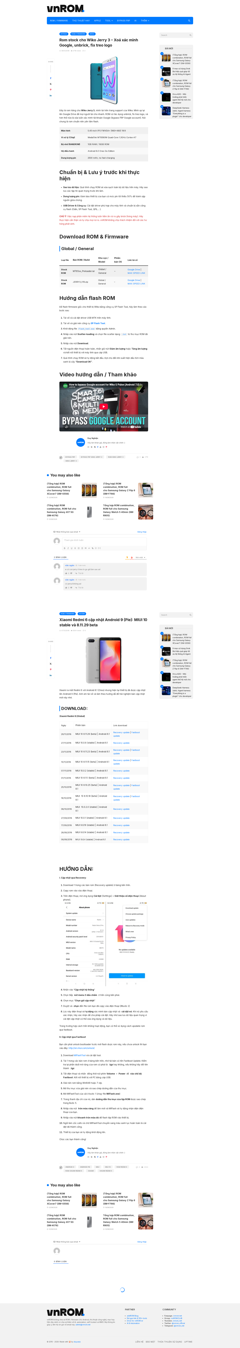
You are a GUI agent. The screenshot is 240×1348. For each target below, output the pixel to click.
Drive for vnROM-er (135, 1321)
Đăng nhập (141, 532)
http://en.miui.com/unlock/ (82, 1048)
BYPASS (64, 34)
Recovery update (121, 732)
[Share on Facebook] (50, 78)
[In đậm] (64, 548)
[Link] (92, 548)
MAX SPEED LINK (136, 273)
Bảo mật (150, 1342)
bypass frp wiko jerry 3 (91, 457)
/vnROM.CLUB (176, 1318)
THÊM (144, 20)
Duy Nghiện (93, 438)
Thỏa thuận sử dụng (170, 1342)
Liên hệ (139, 1342)
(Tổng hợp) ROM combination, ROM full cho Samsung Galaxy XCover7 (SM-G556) (59, 488)
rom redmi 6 (122, 1167)
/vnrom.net (177, 1316)
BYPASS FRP (123, 20)
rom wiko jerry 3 (115, 457)
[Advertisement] (147, 8)
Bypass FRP (70, 457)
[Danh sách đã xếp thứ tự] (78, 548)
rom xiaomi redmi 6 (74, 1171)
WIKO (92, 34)
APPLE (97, 20)
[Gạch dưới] (71, 548)
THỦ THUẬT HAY (81, 20)
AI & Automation (133, 1323)
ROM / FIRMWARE (59, 20)
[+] (99, 548)
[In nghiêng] (68, 548)
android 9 (70, 1167)
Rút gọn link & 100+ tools (137, 1318)
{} (96, 548)
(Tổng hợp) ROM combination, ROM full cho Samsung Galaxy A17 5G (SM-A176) (61, 510)
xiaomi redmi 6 (106, 1171)
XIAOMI (82, 614)
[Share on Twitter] (50, 84)
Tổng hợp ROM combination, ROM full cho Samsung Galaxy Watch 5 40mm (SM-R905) (118, 510)
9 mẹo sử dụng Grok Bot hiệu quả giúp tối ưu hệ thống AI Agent (181, 71)
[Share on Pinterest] (50, 89)
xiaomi (91, 1171)
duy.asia (77, 1342)
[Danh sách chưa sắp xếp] (82, 548)
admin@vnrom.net (83, 1325)
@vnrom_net (179, 1326)
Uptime (188, 1342)
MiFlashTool (80, 1055)
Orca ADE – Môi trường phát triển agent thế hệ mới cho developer (181, 98)
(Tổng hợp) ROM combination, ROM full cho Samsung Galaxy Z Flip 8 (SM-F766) (119, 488)
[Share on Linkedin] (50, 95)
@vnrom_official (178, 1323)
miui (97, 1167)
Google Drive (134, 269)
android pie (85, 1167)
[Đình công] (75, 548)
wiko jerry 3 (71, 461)
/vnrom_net (177, 1321)
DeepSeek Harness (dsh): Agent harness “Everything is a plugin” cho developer (181, 112)
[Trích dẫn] (85, 548)
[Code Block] (89, 548)
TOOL (108, 20)
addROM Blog (132, 1316)
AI (135, 20)
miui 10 (108, 1167)
